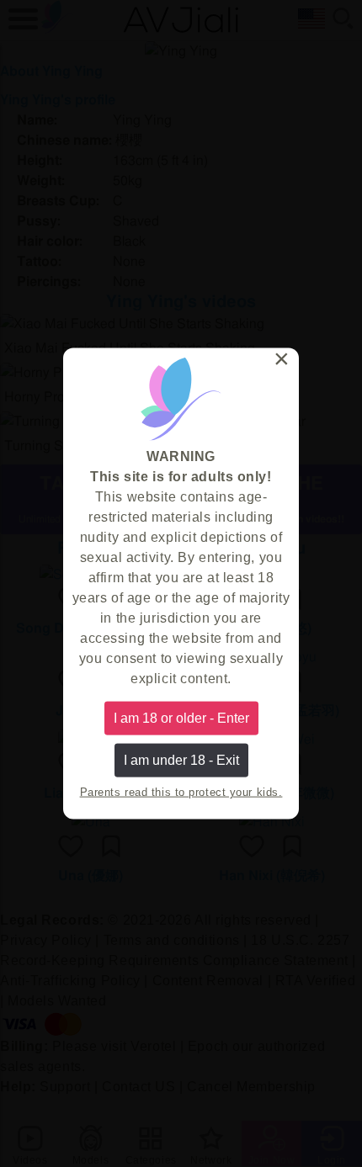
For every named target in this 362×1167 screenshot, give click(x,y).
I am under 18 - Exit (181, 760)
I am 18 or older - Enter (181, 717)
